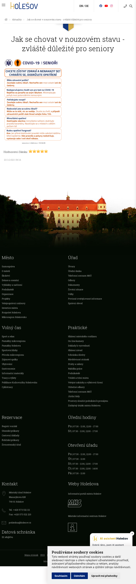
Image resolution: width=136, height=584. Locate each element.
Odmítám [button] (79, 575)
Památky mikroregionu (14, 341)
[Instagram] (111, 6)
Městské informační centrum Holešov (87, 516)
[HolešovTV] (106, 6)
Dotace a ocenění (10, 280)
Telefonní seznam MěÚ (80, 275)
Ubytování (7, 364)
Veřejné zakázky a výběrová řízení (85, 382)
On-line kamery (76, 341)
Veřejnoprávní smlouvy (13, 303)
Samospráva (8, 266)
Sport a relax (8, 336)
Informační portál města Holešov (84, 493)
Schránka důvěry (76, 354)
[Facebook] (100, 6)
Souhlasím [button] (61, 575)
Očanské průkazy (10, 430)
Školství (6, 275)
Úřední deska (74, 271)
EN (81, 6)
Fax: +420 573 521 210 (20, 514)
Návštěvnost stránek (78, 359)
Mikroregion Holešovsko (14, 317)
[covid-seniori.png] (33, 143)
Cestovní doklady (10, 435)
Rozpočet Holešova (11, 312)
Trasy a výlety (9, 377)
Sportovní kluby (10, 350)
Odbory (71, 280)
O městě (6, 271)
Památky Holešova (11, 345)
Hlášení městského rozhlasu (82, 336)
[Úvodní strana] (6, 19)
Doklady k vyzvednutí (79, 345)
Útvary (71, 266)
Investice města (10, 307)
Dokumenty (74, 284)
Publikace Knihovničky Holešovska (19, 382)
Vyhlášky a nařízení (12, 284)
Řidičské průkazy (10, 440)
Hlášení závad (75, 350)
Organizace (7, 294)
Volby (70, 294)
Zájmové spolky (10, 359)
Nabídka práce (75, 368)
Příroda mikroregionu (13, 354)
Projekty (6, 298)
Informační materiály (13, 373)
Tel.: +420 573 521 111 (19, 509)
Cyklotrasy (7, 387)
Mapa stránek (31, 555)
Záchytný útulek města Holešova (84, 405)
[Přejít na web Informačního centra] (101, 526)
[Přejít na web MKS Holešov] (101, 503)
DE (87, 6)
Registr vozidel (9, 426)
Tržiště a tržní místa (78, 377)
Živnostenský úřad (11, 444)
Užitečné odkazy (76, 387)
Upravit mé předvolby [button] (104, 575)
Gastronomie (8, 368)
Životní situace (75, 289)
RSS (42, 555)
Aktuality (17, 19)
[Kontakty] (125, 6)
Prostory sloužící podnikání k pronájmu (88, 400)
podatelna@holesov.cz (20, 522)
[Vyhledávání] (130, 6)
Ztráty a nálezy (75, 364)
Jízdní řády (74, 396)
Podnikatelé (8, 289)
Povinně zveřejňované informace (85, 298)
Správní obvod (75, 303)
